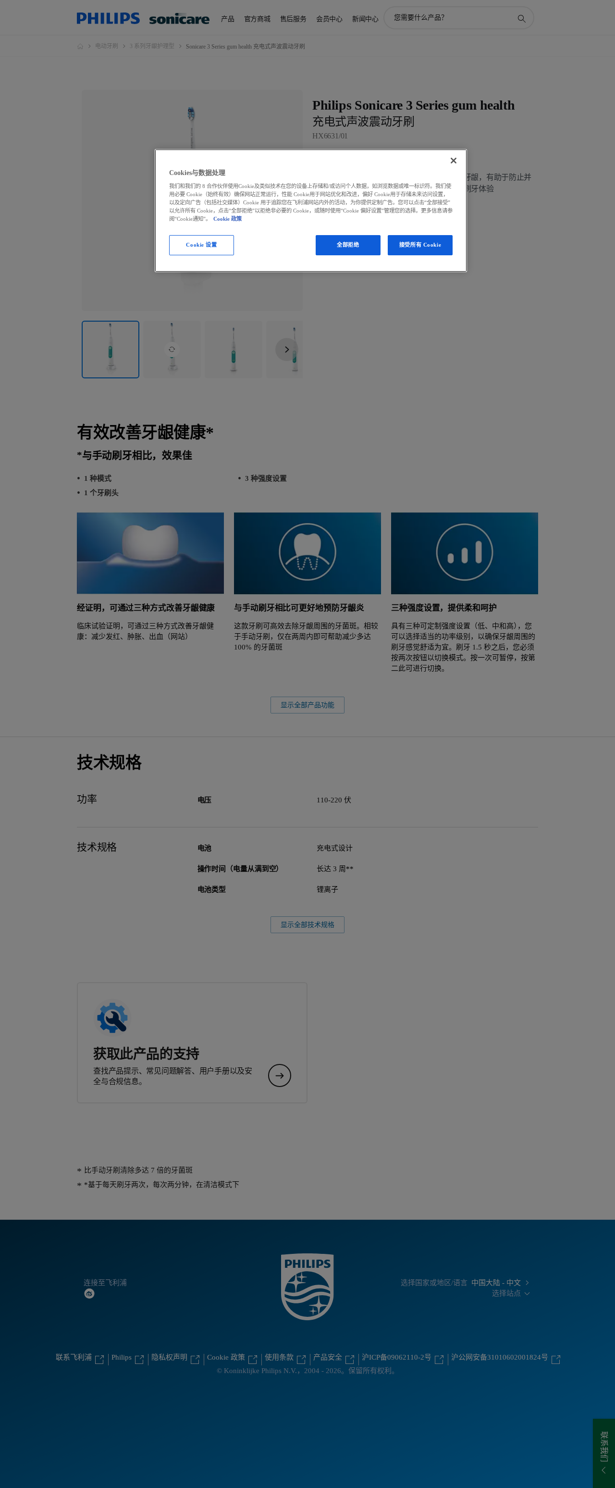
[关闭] (453, 160)
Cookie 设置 (201, 245)
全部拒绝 (348, 245)
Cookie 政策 (227, 219)
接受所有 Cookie (420, 245)
